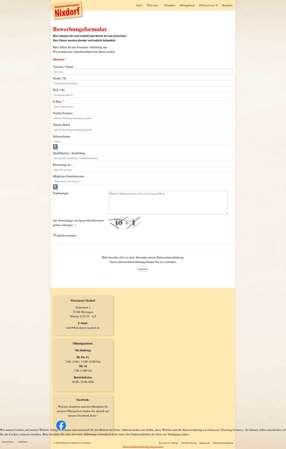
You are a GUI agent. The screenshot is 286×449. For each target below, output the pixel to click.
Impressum (156, 447)
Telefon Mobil (61, 125)
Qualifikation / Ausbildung (69, 153)
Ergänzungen (61, 193)
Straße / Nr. (60, 78)
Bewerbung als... (63, 165)
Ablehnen (22, 441)
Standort (227, 5)
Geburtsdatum (61, 136)
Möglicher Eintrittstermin (68, 176)
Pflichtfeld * (59, 59)
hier (162, 262)
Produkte (169, 5)
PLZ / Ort (59, 90)
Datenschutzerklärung (136, 447)
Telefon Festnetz (63, 113)
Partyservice (206, 5)
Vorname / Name (63, 67)
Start (139, 5)
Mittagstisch (187, 5)
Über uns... (153, 5)
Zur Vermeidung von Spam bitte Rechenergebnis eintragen (79, 222)
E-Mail (57, 101)
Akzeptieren (7, 441)
